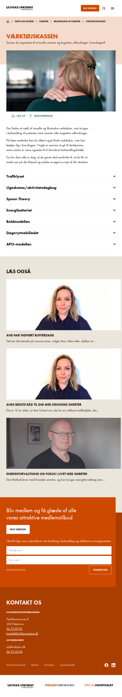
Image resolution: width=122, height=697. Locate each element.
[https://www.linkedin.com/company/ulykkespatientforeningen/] (113, 665)
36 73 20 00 (14, 652)
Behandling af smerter (67, 21)
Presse (35, 665)
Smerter (43, 21)
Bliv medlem (90, 8)
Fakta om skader (24, 21)
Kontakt (49, 665)
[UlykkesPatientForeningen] (22, 8)
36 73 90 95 (14, 629)
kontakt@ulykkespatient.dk (22, 633)
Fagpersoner (67, 665)
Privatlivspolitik (15, 569)
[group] (21, 686)
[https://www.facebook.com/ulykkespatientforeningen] (106, 665)
